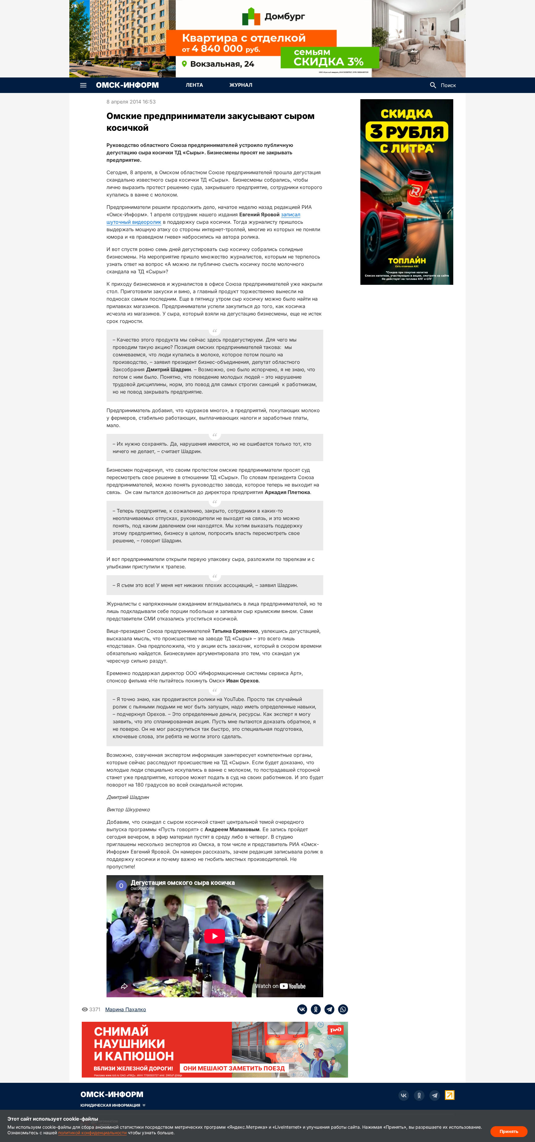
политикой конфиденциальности (92, 1132)
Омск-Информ (127, 85)
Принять (509, 1131)
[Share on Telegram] (327, 1009)
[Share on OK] (314, 1009)
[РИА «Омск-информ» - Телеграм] (434, 1095)
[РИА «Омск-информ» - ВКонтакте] (403, 1095)
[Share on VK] (302, 1009)
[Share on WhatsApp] (341, 1009)
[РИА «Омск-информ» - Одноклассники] (419, 1095)
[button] (83, 85)
